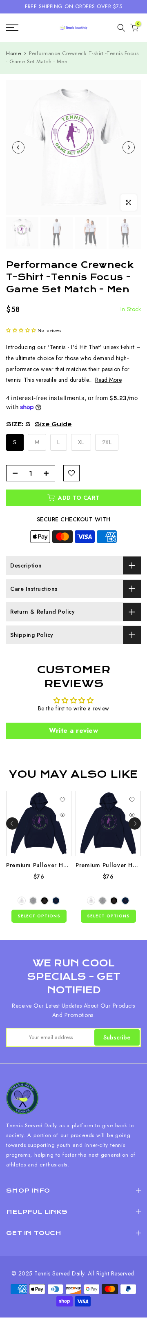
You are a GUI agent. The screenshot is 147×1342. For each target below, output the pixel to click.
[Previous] (18, 147)
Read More (108, 379)
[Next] (128, 147)
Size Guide (53, 424)
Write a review (73, 730)
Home (13, 53)
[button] (21, 330)
